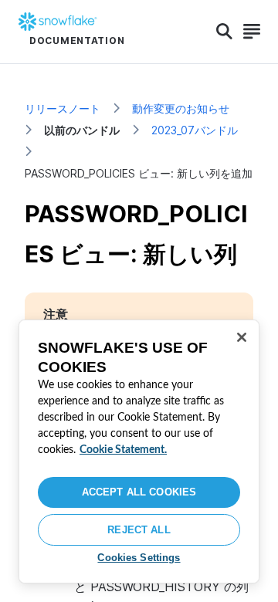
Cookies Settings (138, 557)
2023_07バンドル (194, 130)
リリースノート (62, 108)
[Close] (242, 337)
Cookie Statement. (123, 450)
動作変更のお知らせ (180, 108)
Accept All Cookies (139, 492)
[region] (139, 451)
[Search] (224, 31)
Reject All (138, 530)
